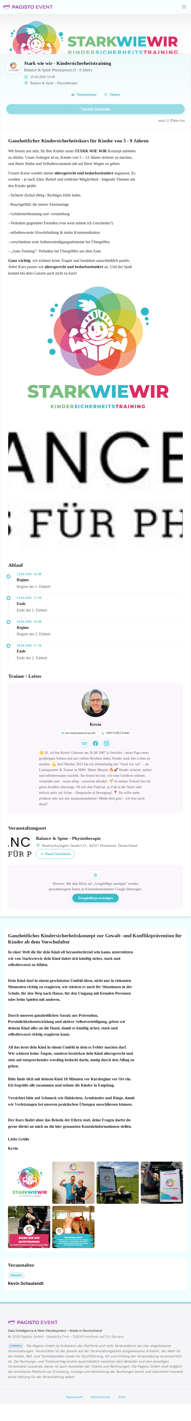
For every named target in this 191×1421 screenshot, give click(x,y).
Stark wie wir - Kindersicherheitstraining (67, 63)
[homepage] (84, 743)
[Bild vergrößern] (95, 351)
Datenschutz (100, 1397)
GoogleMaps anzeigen (95, 898)
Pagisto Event (28, 6)
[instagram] (106, 743)
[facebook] (95, 743)
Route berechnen (58, 854)
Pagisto (33, 1322)
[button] (184, 7)
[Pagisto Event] (28, 6)
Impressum (74, 1397)
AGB (121, 1397)
